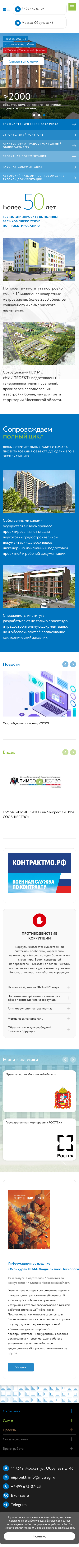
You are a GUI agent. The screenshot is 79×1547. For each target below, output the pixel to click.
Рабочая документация (22, 166)
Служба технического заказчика (30, 124)
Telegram (19, 1504)
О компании (12, 1411)
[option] (39, 702)
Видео (9, 752)
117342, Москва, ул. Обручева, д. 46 (42, 1468)
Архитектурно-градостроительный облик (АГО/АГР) (32, 145)
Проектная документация (24, 156)
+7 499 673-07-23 (26, 1486)
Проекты (9, 1430)
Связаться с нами (23, 61)
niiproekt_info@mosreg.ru (33, 1477)
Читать (20, 1367)
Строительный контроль (23, 134)
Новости (11, 664)
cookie (60, 1520)
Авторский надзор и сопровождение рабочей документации (34, 177)
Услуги (8, 1420)
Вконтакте (20, 1495)
